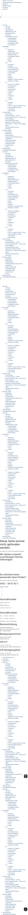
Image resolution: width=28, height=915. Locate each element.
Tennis (9, 94)
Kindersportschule (13, 71)
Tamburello (11, 91)
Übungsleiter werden (13, 43)
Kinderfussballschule (13, 69)
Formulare (8, 28)
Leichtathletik (11, 72)
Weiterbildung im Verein (11, 36)
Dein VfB (5, 25)
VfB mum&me (11, 110)
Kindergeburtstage (10, 142)
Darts (9, 59)
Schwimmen (11, 87)
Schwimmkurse (12, 89)
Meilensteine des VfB (10, 31)
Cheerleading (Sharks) (14, 56)
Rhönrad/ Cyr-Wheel (13, 81)
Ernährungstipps (9, 119)
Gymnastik (11, 64)
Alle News (8, 35)
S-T (6, 82)
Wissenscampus (7, 148)
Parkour (10, 76)
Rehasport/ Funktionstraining (15, 79)
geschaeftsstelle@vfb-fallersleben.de (9, 609)
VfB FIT (10, 104)
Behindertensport (12, 54)
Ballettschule (11, 51)
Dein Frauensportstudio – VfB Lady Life (15, 117)
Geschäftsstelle (9, 30)
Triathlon (10, 99)
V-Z (6, 100)
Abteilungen (6, 46)
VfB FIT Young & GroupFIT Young (16, 105)
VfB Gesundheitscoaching (14, 107)
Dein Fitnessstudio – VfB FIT (12, 115)
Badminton (11, 49)
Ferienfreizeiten (9, 135)
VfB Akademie (11, 44)
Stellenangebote (12, 38)
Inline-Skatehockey (13, 68)
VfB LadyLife (11, 109)
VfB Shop (7, 26)
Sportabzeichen (12, 86)
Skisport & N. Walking (13, 84)
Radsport (10, 77)
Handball (10, 66)
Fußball (10, 61)
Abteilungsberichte (10, 33)
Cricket (10, 58)
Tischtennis (11, 95)
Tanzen (10, 92)
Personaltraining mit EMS (11, 120)
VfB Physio (8, 128)
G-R (6, 63)
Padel (9, 74)
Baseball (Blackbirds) (13, 53)
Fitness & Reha (6, 112)
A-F (6, 48)
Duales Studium (12, 40)
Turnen (10, 97)
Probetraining (8, 114)
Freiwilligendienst (12, 41)
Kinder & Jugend (7, 130)
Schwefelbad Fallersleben (9, 150)
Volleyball (10, 102)
